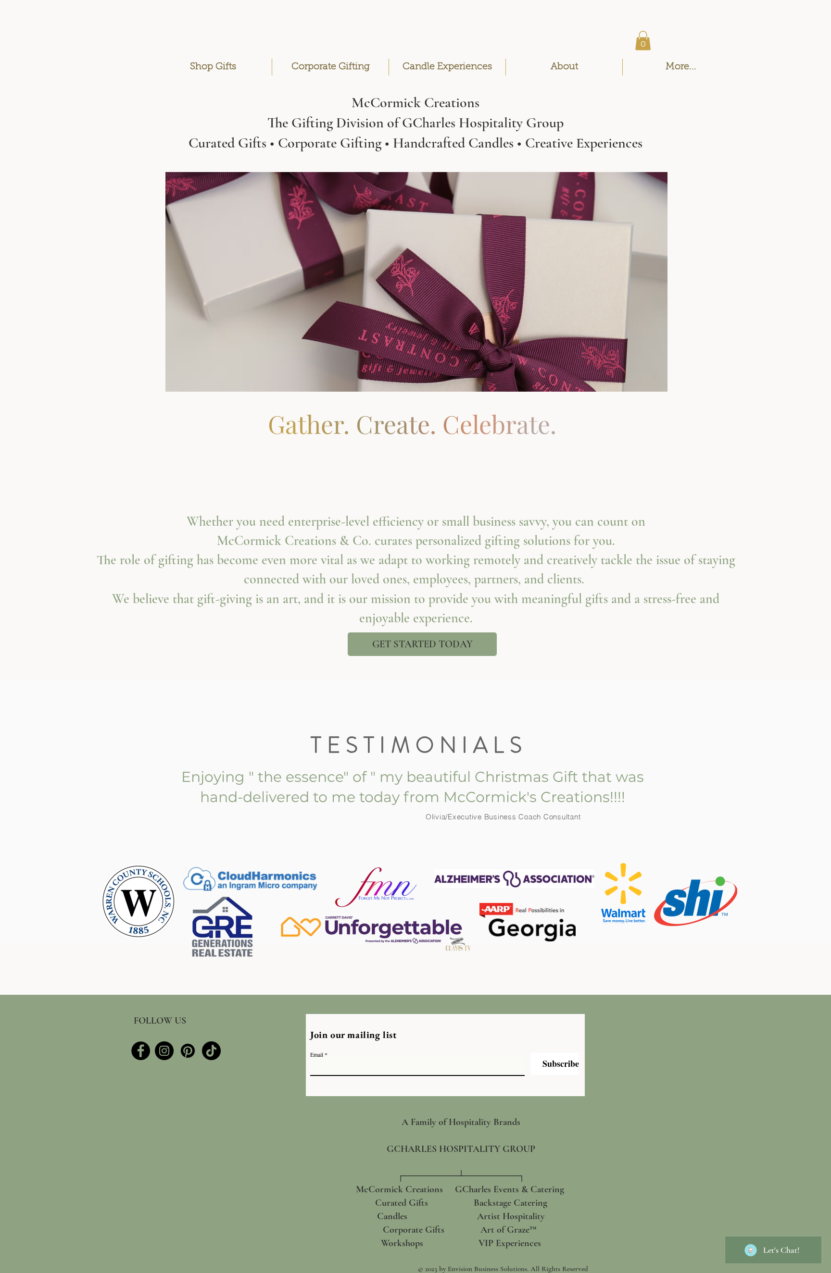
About (653, 1061)
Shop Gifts (652, 1009)
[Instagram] (164, 1050)
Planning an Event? (652, 1079)
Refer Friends (652, 1165)
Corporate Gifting (652, 1027)
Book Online (652, 1148)
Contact (653, 1096)
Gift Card (652, 1131)
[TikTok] (211, 1050)
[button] (643, 40)
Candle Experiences (652, 1044)
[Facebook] (140, 1050)
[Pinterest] (187, 1050)
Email (316, 1054)
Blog (653, 1113)
